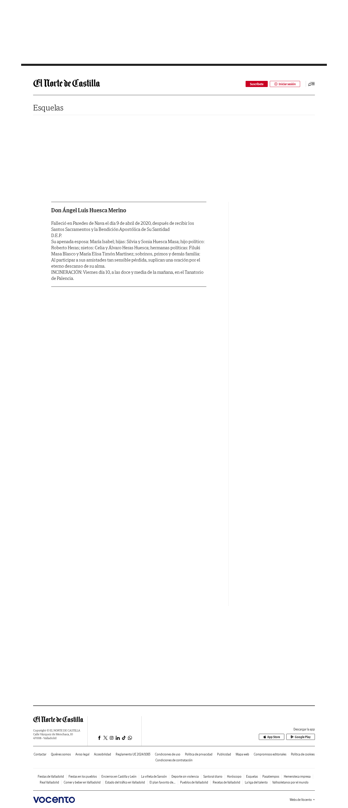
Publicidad (224, 754)
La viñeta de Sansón (154, 776)
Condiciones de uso (167, 754)
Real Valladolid (49, 782)
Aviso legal (82, 754)
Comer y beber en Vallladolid (82, 782)
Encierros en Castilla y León (119, 776)
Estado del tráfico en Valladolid (125, 782)
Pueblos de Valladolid (194, 782)
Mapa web (242, 754)
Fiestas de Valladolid (51, 776)
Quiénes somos (61, 754)
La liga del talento (256, 782)
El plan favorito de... (163, 782)
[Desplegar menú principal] (311, 84)
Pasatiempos (270, 776)
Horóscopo (234, 776)
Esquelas (48, 107)
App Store (273, 737)
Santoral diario (212, 776)
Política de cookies (303, 754)
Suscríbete (256, 84)
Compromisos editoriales (270, 754)
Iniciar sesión (287, 84)
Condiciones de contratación (174, 760)
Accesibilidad (102, 754)
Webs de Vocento (301, 800)
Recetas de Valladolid (226, 782)
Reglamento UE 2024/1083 (133, 754)
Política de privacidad (198, 754)
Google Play (303, 737)
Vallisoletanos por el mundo (290, 782)
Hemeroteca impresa (297, 776)
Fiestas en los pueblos (83, 776)
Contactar (40, 754)
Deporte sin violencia (185, 776)
